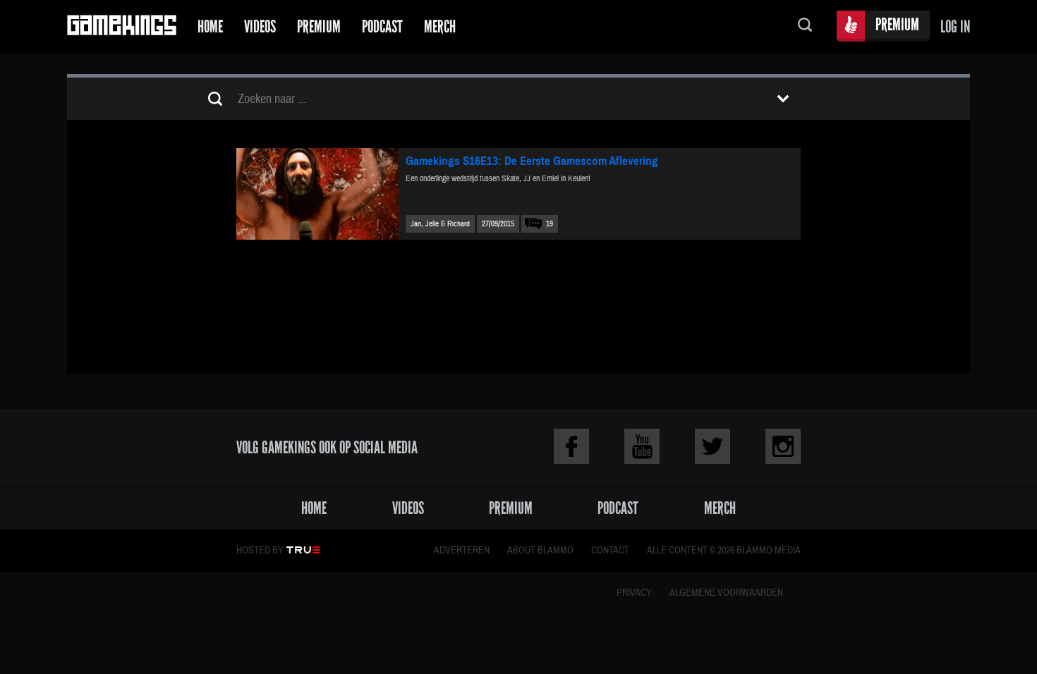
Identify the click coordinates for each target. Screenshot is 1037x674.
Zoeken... (805, 26)
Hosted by (260, 550)
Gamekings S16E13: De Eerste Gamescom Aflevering (532, 161)
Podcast (382, 26)
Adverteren (462, 550)
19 (549, 224)
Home (210, 26)
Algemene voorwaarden (726, 593)
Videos (260, 26)
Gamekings (121, 26)
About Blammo (540, 550)
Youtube (642, 446)
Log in (955, 26)
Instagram (783, 446)
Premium (319, 26)
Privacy (634, 593)
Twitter (712, 446)
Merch (440, 26)
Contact (610, 550)
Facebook (571, 446)
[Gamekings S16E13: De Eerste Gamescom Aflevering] (317, 194)
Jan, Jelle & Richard (440, 224)
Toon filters (783, 99)
